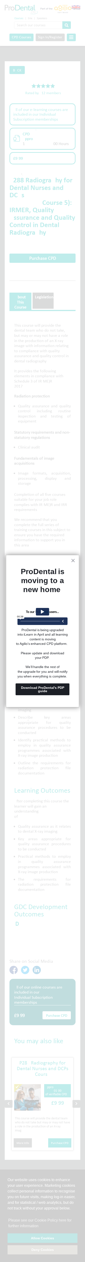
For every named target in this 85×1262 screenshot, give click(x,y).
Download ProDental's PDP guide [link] (43, 689)
